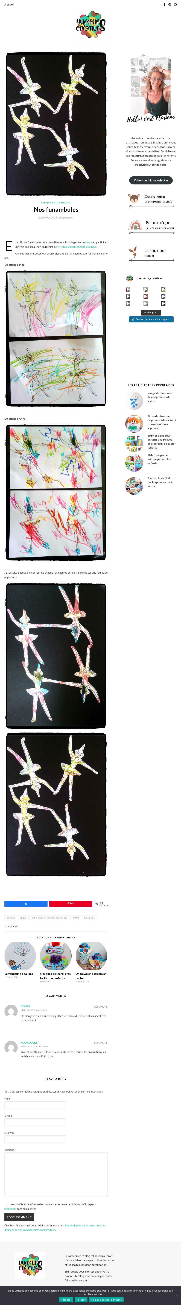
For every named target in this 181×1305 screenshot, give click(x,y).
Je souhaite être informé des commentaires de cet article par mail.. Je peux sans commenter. (50, 1206)
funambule (89, 917)
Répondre (101, 1006)
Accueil (9, 4)
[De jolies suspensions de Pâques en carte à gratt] (146, 289)
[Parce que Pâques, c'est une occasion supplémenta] (128, 289)
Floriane (13, 925)
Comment (10, 1149)
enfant (76, 917)
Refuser (81, 1299)
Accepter (66, 1299)
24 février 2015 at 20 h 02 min (35, 1046)
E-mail (9, 1115)
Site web (9, 1132)
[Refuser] (176, 1295)
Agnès (25, 1006)
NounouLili (29, 1042)
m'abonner (10, 1208)
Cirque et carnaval (56, 202)
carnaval (11, 917)
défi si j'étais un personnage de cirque (49, 917)
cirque (88, 242)
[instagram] (175, 4)
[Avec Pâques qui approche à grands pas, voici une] (163, 289)
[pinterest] (170, 4)
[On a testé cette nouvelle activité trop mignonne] (163, 296)
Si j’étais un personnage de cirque (77, 246)
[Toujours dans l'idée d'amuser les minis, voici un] (146, 296)
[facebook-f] (165, 4)
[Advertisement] (68, 231)
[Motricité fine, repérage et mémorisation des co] (128, 296)
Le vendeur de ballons (18, 973)
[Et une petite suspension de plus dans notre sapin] (163, 303)
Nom (8, 1098)
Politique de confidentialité (106, 1299)
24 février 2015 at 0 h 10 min (34, 1010)
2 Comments (66, 217)
